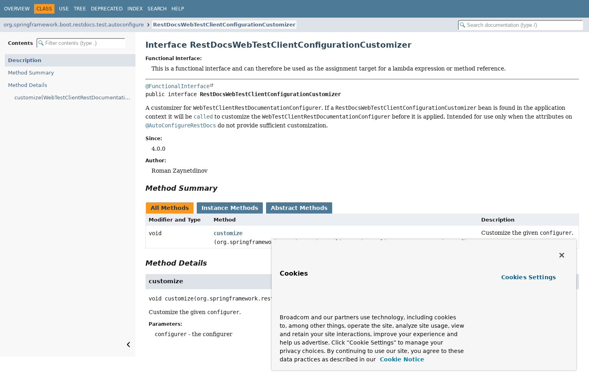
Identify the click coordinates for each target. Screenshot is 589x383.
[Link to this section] (223, 188)
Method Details (27, 85)
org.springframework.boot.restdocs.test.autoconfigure (74, 25)
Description (24, 60)
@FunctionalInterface (177, 86)
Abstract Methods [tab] (299, 208)
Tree (80, 9)
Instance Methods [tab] (230, 208)
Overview (17, 9)
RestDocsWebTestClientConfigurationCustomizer (224, 25)
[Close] (562, 255)
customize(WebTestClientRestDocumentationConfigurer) (74, 98)
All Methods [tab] (170, 208)
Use (64, 9)
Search (157, 9)
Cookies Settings (528, 277)
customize (228, 233)
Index (135, 9)
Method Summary (31, 73)
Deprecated (107, 9)
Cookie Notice (401, 359)
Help (177, 9)
